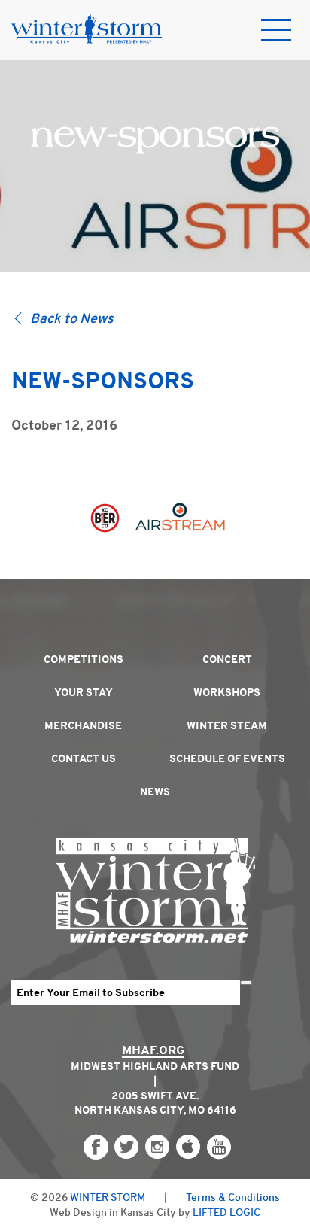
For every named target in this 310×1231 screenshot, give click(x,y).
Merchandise (83, 725)
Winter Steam (227, 725)
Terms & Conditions (233, 1197)
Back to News (72, 318)
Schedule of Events (227, 758)
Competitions (83, 659)
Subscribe (246, 982)
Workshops (226, 692)
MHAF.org (153, 1050)
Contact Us (83, 758)
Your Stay (83, 692)
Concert (227, 659)
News (155, 791)
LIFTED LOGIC (226, 1212)
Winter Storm (107, 1197)
